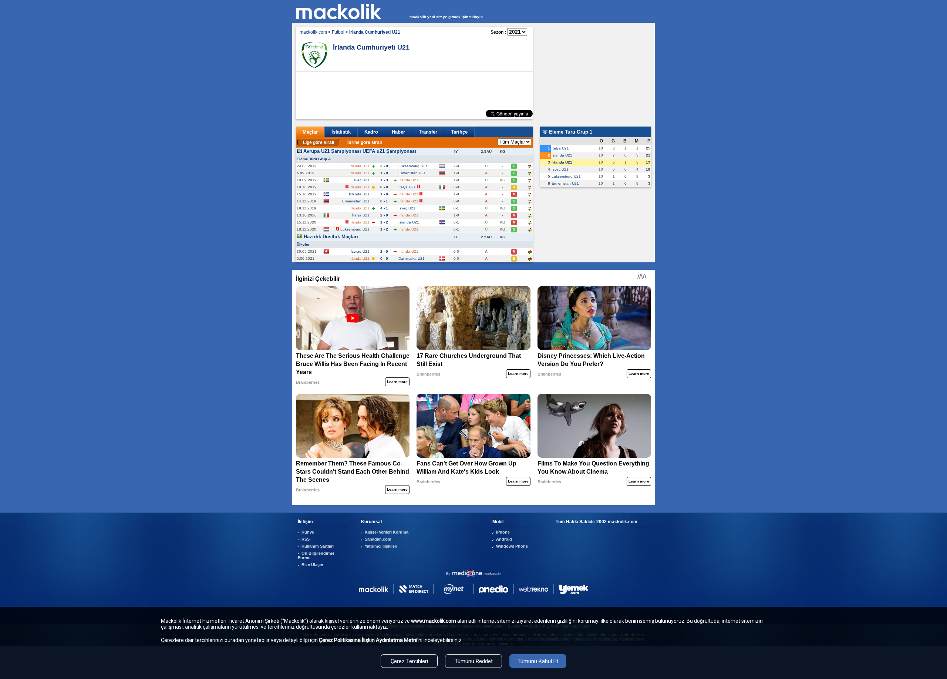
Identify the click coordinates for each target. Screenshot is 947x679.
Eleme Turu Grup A (314, 159)
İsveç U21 (361, 180)
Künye (307, 532)
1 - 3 (384, 180)
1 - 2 (384, 222)
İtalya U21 (407, 187)
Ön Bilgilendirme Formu (316, 555)
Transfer (428, 132)
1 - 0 (384, 173)
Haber (398, 132)
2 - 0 (384, 215)
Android (504, 539)
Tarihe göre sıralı (364, 142)
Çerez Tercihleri (409, 661)
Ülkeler (303, 244)
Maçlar (310, 132)
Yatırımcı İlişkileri (381, 546)
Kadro (371, 132)
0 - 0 (384, 187)
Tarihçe (459, 132)
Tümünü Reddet (474, 661)
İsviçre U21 (360, 251)
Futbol (338, 32)
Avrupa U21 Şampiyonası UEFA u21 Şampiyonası (359, 151)
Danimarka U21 (411, 258)
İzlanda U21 (359, 194)
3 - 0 (384, 166)
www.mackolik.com (433, 621)
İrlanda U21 (562, 162)
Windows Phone (512, 546)
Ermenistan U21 (412, 173)
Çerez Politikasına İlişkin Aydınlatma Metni (368, 640)
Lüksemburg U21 (413, 166)
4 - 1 (384, 208)
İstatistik (341, 132)
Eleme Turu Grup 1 (569, 132)
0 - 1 (384, 201)
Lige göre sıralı (318, 142)
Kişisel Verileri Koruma (386, 532)
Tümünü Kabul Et (538, 661)
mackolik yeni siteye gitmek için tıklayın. (447, 17)
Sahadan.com (378, 539)
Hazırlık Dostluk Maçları (331, 236)
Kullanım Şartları (317, 546)
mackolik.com (313, 32)
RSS (305, 539)
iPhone (503, 532)
